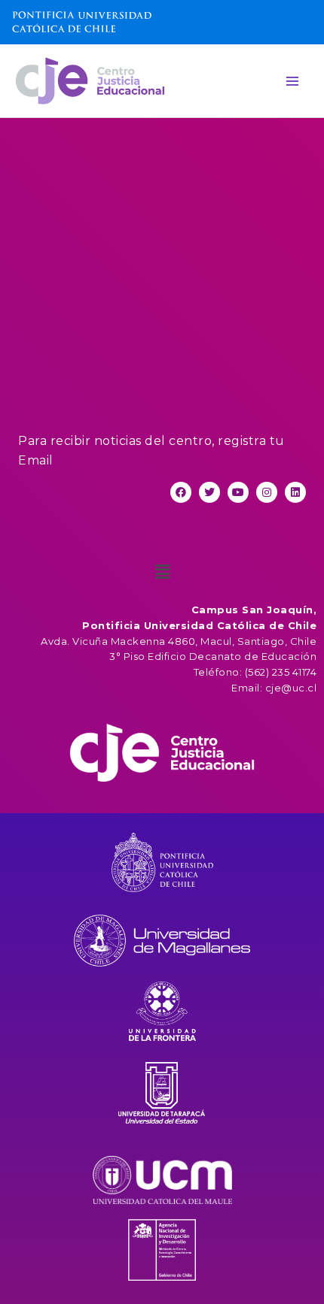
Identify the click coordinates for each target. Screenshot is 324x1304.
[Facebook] (180, 492)
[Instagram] (266, 492)
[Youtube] (238, 492)
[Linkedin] (295, 492)
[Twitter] (209, 492)
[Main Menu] (292, 81)
